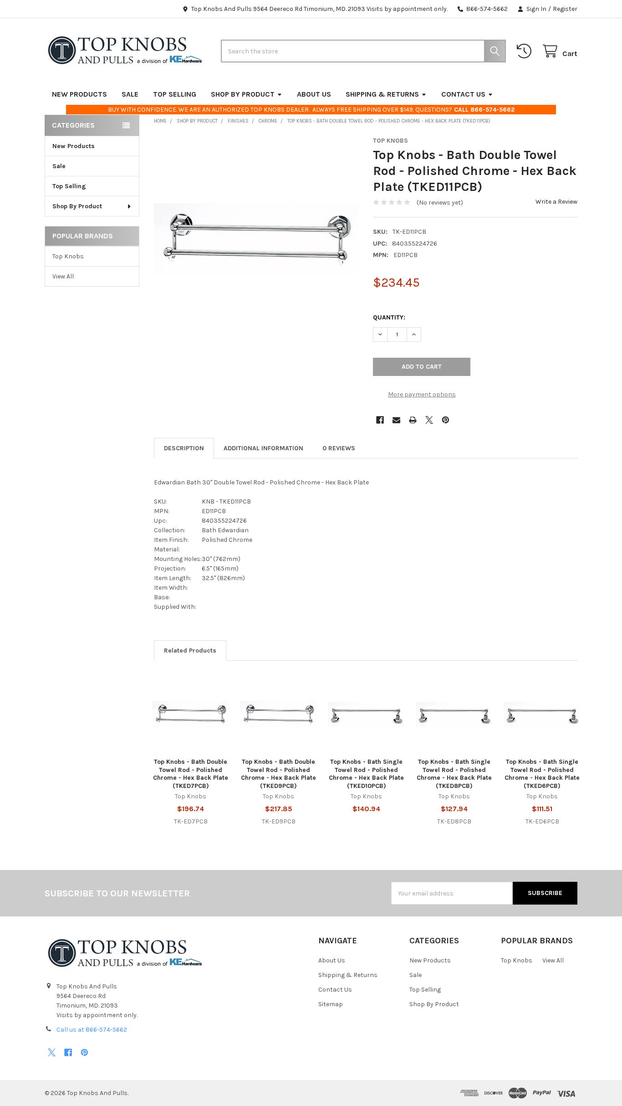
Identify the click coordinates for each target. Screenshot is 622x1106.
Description (184, 448)
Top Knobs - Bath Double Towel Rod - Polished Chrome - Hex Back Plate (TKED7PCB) (190, 774)
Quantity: (389, 317)
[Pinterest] (445, 420)
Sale (130, 94)
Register (565, 9)
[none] (256, 239)
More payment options (422, 394)
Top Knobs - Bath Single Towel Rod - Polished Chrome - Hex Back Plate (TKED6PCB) (542, 774)
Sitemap (330, 1004)
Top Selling (174, 94)
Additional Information (263, 448)
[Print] (413, 420)
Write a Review (556, 202)
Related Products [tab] (190, 650)
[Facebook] (380, 420)
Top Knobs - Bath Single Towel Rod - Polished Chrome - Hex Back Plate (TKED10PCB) (366, 774)
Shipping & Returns (382, 94)
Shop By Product (243, 94)
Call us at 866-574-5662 (91, 1030)
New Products (79, 94)
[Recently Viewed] (525, 51)
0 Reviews (338, 448)
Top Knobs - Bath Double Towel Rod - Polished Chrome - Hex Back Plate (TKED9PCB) (278, 774)
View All (63, 276)
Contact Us (463, 94)
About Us (314, 94)
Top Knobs (68, 256)
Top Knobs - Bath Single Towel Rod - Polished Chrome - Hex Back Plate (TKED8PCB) (454, 774)
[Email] (396, 420)
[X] (429, 420)
